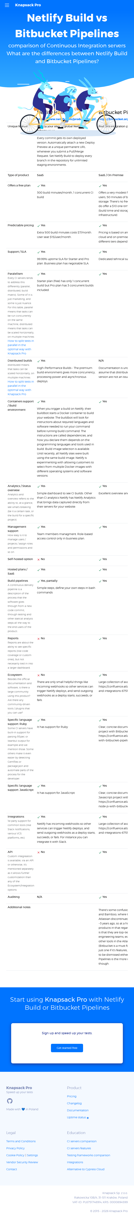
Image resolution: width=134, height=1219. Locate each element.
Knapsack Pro (28, 5)
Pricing (71, 1096)
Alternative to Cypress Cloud (86, 1169)
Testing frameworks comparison (88, 1155)
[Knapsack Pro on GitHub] (9, 1100)
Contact (11, 1169)
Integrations (75, 1162)
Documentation (77, 1110)
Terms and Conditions (21, 1141)
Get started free (67, 1048)
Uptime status (77, 1117)
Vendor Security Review (22, 1162)
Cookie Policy (15, 1155)
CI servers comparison (81, 1141)
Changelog (74, 1103)
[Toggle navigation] (7, 5)
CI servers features (79, 1148)
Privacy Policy (15, 1148)
